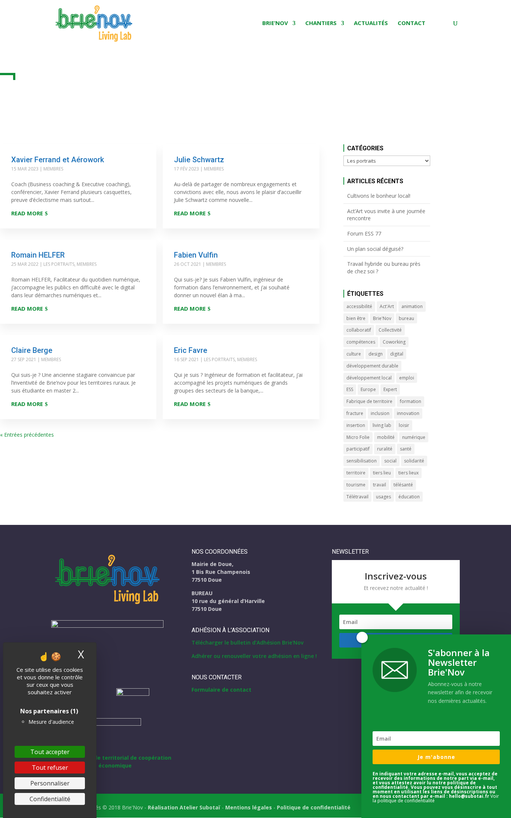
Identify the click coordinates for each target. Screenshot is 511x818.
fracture (354, 413)
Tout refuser (50, 767)
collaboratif (358, 330)
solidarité (414, 461)
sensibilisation (361, 461)
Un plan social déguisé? (375, 248)
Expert (390, 389)
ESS (349, 389)
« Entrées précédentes (27, 434)
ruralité (384, 449)
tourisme (355, 485)
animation (412, 306)
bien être (355, 318)
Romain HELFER (38, 254)
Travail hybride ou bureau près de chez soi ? (383, 267)
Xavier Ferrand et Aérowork (57, 159)
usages (383, 496)
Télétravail (357, 496)
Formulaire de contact (221, 689)
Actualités (371, 23)
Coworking (394, 342)
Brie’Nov (275, 23)
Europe (368, 389)
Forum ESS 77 (364, 233)
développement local (369, 378)
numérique (413, 437)
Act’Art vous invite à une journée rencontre (386, 214)
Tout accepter (50, 752)
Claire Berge (31, 350)
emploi (406, 378)
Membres (53, 169)
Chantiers (321, 23)
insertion (355, 425)
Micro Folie (358, 437)
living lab (382, 425)
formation (410, 401)
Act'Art (387, 306)
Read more (27, 213)
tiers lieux (408, 473)
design (375, 354)
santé (405, 449)
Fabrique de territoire (369, 401)
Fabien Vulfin (196, 254)
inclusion (380, 413)
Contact (411, 23)
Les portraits (58, 264)
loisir (404, 425)
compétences (360, 342)
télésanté (403, 485)
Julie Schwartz (199, 159)
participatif (358, 449)
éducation (409, 496)
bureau (406, 318)
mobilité (386, 437)
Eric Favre (190, 350)
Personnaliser (50, 783)
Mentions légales (248, 807)
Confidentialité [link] (50, 799)
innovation (408, 413)
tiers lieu (382, 473)
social (390, 461)
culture (353, 354)
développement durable (372, 366)
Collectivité (390, 330)
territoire (355, 473)
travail (379, 485)
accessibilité (359, 306)
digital (396, 354)
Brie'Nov (382, 318)
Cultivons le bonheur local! (378, 195)
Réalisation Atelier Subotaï (184, 807)
